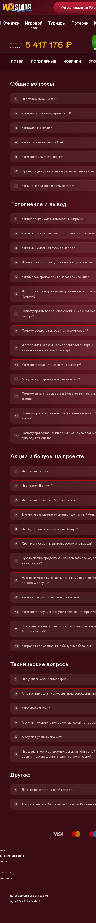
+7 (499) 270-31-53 (27, 901)
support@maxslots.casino (31, 895)
